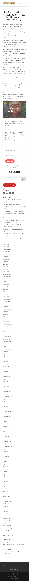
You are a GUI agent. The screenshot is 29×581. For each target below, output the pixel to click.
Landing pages (7, 549)
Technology (6, 533)
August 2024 (6, 284)
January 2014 (6, 496)
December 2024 (7, 276)
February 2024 (7, 299)
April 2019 (5, 406)
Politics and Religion (8, 528)
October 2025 (6, 259)
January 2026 (6, 251)
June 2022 (5, 329)
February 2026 (7, 249)
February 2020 (7, 389)
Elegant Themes (15, 577)
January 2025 (6, 274)
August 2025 (6, 261)
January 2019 (6, 414)
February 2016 (7, 469)
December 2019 (7, 391)
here (20, 86)
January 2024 (6, 301)
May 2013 (5, 509)
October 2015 (6, 471)
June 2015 (5, 476)
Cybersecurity (6, 520)
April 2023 (5, 319)
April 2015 (5, 481)
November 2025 (7, 256)
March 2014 (6, 491)
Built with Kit (14, 171)
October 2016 (6, 461)
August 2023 (6, 311)
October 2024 (6, 281)
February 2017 (7, 456)
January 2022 (6, 339)
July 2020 (5, 379)
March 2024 (6, 296)
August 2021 (6, 351)
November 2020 (7, 371)
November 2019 (7, 394)
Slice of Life (6, 530)
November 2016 (7, 459)
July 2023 (5, 314)
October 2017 (6, 444)
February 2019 (7, 411)
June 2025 (5, 264)
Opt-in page (7, 553)
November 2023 (7, 306)
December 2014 (7, 484)
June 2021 (5, 356)
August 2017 (6, 449)
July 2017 (5, 451)
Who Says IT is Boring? (9, 535)
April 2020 (5, 384)
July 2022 (5, 326)
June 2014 (5, 486)
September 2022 (7, 324)
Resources (5, 542)
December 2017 (7, 439)
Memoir (5, 523)
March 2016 (6, 466)
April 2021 (5, 361)
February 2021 (7, 364)
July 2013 (5, 506)
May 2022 (5, 331)
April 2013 (5, 511)
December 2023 (7, 304)
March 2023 (6, 321)
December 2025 (7, 254)
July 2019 (5, 399)
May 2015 (5, 479)
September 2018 (7, 424)
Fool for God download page (11, 551)
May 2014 (5, 489)
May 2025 (5, 266)
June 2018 (5, 429)
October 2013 (6, 504)
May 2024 (5, 291)
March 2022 (6, 334)
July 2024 (5, 286)
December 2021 (7, 341)
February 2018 (7, 436)
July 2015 (5, 474)
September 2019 (7, 396)
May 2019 (5, 404)
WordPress (15, 578)
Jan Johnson (6, 229)
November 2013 (7, 501)
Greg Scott (5, 220)
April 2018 (5, 434)
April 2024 (5, 294)
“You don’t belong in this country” (12, 204)
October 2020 (6, 374)
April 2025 (5, 269)
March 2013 (6, 514)
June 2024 (5, 289)
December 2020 (7, 369)
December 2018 (7, 416)
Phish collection (7, 525)
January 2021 (6, 366)
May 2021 (5, 359)
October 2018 (6, 421)
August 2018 (6, 426)
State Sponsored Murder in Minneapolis (14, 213)
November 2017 (7, 441)
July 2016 (5, 464)
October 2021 (6, 346)
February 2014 (7, 494)
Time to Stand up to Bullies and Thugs (13, 211)
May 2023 (5, 316)
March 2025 (6, 271)
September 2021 (7, 349)
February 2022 (7, 336)
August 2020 (6, 376)
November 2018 (7, 419)
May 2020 (5, 381)
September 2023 (7, 309)
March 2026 (6, 246)
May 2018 (5, 431)
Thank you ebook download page (13, 556)
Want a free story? (9, 185)
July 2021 (5, 354)
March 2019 (6, 409)
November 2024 (7, 279)
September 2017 (7, 446)
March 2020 (6, 386)
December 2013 (7, 499)
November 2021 (7, 344)
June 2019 (5, 401)
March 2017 (6, 454)
